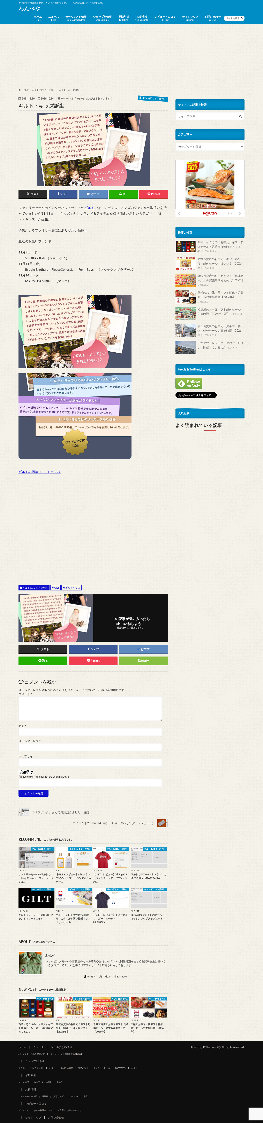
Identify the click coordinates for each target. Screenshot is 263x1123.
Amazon (74, 1096)
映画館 (45, 1096)
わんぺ (50, 955)
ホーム (38, 18)
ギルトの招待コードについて (39, 472)
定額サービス (59, 1096)
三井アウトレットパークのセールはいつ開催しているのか (220, 345)
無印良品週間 (67, 1068)
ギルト (89, 208)
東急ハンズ (83, 1068)
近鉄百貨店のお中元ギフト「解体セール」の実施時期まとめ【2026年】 (220, 280)
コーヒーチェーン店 (27, 1096)
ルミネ (21, 1068)
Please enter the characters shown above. (43, 776)
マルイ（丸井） (37, 1068)
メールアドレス (29, 741)
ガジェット (23, 1110)
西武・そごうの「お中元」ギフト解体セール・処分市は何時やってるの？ (220, 246)
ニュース (53, 18)
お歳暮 (48, 1082)
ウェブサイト (27, 756)
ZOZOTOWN (120, 1068)
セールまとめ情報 (76, 18)
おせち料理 (23, 1082)
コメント (25, 694)
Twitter (107, 976)
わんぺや (29, 8)
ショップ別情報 (102, 18)
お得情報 (141, 18)
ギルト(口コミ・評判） (35, 587)
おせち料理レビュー (43, 1110)
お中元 (37, 1082)
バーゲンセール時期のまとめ (31, 1054)
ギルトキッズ (72, 587)
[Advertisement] (131, 56)
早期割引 (123, 18)
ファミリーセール (101, 1068)
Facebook (122, 976)
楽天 (86, 1096)
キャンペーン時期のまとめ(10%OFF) (67, 1054)
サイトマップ (190, 18)
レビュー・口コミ (165, 18)
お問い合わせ (213, 18)
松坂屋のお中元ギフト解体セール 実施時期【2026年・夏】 (220, 312)
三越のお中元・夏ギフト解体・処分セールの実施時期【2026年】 (220, 297)
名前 (22, 726)
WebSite (91, 976)
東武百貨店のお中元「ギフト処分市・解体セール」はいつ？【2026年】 (219, 263)
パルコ (52, 1068)
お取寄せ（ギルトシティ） (70, 1110)
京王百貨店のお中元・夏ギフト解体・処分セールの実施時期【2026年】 (219, 330)
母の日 (60, 1082)
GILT (56, 587)
